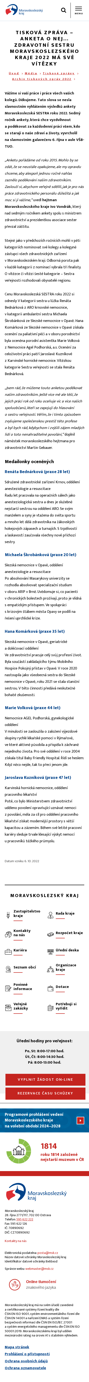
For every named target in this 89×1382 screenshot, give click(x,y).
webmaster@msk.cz (39, 1268)
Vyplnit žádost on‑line (45, 1079)
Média (31, 73)
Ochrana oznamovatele (25, 1368)
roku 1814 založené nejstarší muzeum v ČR (62, 1152)
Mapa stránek (17, 1347)
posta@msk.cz (47, 1253)
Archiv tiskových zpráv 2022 (41, 79)
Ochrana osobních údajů (26, 1361)
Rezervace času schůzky (45, 1093)
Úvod (14, 73)
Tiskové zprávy (59, 73)
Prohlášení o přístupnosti (27, 1354)
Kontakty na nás (16, 1241)
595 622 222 (24, 1219)
